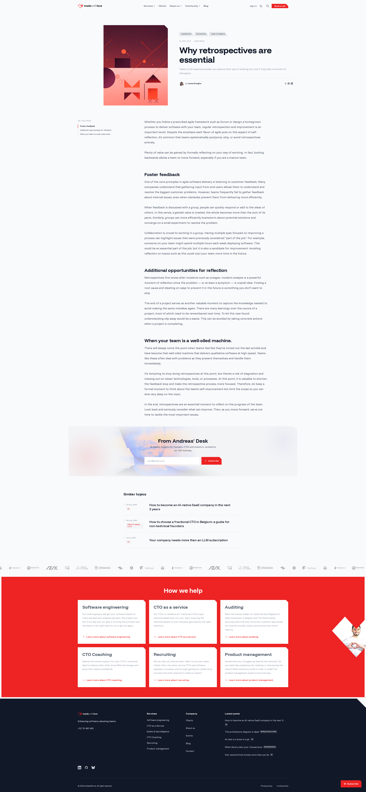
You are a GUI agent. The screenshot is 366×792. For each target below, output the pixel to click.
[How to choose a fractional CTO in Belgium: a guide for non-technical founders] (183, 523)
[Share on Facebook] (289, 84)
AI (129, 509)
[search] (267, 6)
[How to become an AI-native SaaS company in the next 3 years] (183, 507)
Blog (206, 6)
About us (174, 6)
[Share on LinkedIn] (292, 84)
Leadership (186, 34)
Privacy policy (266, 786)
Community (191, 6)
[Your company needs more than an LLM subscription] (183, 540)
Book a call (279, 6)
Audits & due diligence (158, 731)
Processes (201, 34)
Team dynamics (218, 34)
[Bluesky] (93, 767)
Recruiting (152, 742)
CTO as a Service (155, 725)
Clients (162, 6)
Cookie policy (282, 786)
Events (189, 735)
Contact (190, 751)
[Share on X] (286, 84)
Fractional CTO (134, 526)
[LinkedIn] (79, 767)
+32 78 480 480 (86, 728)
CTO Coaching (154, 737)
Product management (158, 748)
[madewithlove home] (90, 6)
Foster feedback (87, 126)
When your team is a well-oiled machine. (96, 134)
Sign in (253, 6)
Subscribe (352, 783)
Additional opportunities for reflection (96, 130)
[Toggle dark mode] (261, 6)
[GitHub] (86, 767)
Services (148, 6)
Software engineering (158, 720)
